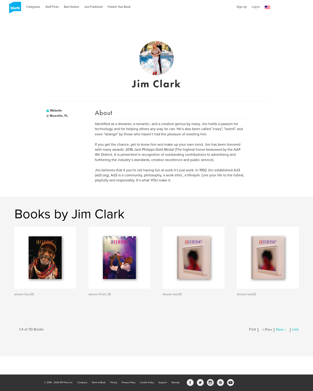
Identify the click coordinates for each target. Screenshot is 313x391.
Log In (256, 7)
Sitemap (175, 382)
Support (163, 382)
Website (56, 110)
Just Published (93, 7)
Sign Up (242, 7)
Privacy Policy (128, 382)
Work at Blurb (99, 382)
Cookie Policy (147, 382)
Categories (33, 7)
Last (295, 329)
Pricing (113, 382)
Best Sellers (71, 7)
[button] (267, 7)
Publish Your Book (119, 7)
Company (82, 382)
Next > (281, 329)
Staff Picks (52, 7)
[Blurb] (14, 9)
